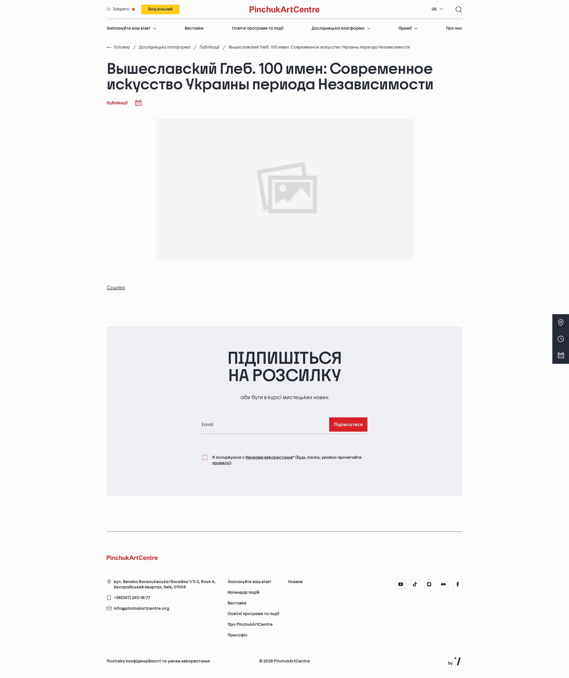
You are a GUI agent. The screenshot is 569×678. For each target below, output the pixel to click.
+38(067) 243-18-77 (132, 597)
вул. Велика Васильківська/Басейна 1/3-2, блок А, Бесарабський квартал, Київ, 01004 (165, 584)
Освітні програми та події (257, 28)
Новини (295, 581)
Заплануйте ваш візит (128, 28)
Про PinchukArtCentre (250, 624)
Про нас (454, 28)
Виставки (194, 28)
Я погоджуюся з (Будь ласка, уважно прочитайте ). (287, 460)
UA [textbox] (434, 9)
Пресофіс (238, 635)
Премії (405, 28)
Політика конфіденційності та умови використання (158, 661)
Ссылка (116, 287)
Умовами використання (269, 457)
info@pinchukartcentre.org (141, 608)
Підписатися (348, 424)
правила (221, 463)
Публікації (209, 47)
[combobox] (437, 9)
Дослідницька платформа (338, 28)
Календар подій (243, 592)
